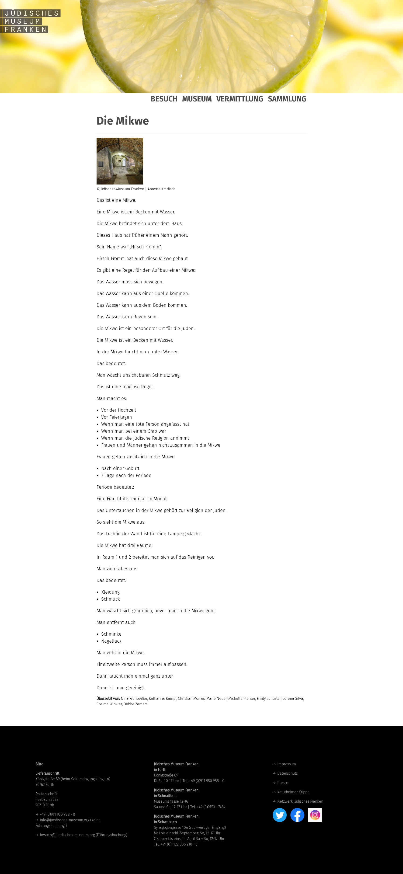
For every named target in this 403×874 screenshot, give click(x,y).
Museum (197, 98)
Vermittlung (239, 98)
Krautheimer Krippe (293, 792)
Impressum (286, 764)
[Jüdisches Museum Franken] (30, 16)
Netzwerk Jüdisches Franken (300, 801)
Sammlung (287, 98)
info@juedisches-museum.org (64, 820)
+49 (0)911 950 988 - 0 (57, 814)
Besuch (164, 98)
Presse (282, 782)
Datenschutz (287, 773)
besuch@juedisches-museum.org (67, 835)
